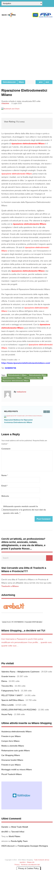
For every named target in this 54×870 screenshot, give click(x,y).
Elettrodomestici (9, 82)
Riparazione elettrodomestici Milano (15, 381)
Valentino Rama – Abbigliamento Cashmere (20, 672)
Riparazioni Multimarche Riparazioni (18, 420)
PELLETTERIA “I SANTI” (12, 695)
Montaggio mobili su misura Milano (16, 769)
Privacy (17, 864)
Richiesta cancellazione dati (30, 864)
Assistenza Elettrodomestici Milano (18, 422)
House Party (6, 714)
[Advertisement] (27, 48)
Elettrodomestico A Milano (12, 378)
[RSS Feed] (52, 3)
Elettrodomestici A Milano (17, 375)
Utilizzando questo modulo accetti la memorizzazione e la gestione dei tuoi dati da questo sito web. (24, 509)
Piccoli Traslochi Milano (11, 774)
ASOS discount (8, 846)
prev (40, 82)
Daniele (4, 827)
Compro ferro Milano (10, 741)
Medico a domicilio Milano (12, 746)
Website (5, 496)
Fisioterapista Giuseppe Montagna (33, 846)
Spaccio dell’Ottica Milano (12, 700)
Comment (5, 449)
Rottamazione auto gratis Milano (15, 750)
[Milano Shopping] (27, 16)
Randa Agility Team (19, 841)
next (48, 82)
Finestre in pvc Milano (11, 736)
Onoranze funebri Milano (12, 760)
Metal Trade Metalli (19, 827)
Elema (4, 681)
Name (4, 475)
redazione (5, 103)
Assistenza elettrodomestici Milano (16, 731)
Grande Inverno (8, 676)
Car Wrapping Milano (10, 755)
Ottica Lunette (7, 705)
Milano (21, 82)
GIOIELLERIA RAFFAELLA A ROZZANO (18, 709)
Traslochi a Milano (10, 586)
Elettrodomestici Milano (37, 375)
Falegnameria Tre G (10, 690)
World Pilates (14, 836)
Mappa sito (30, 862)
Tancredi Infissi (17, 831)
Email (4, 486)
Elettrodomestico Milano (33, 378)
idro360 (4, 831)
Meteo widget (21, 795)
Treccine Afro (7, 686)
